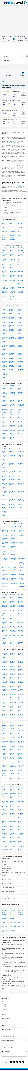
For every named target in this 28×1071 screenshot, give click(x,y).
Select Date (23, 93)
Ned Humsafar (5, 91)
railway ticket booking (19, 186)
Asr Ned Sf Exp (5, 100)
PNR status (19, 141)
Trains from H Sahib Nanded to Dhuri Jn (12, 898)
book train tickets (8, 135)
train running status (11, 142)
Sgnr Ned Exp (5, 110)
